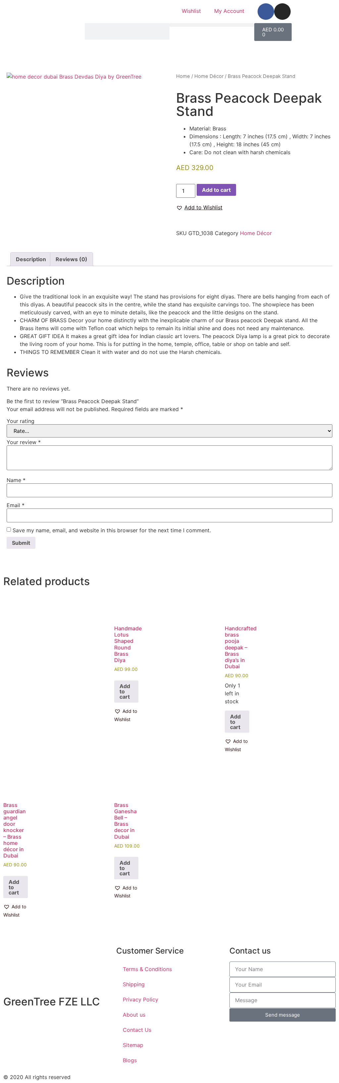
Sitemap (133, 1045)
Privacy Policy (140, 999)
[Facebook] (266, 11)
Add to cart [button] (125, 691)
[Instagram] (282, 11)
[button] (212, 25)
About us (134, 1014)
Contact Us (137, 1030)
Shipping (134, 984)
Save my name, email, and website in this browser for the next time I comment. (112, 530)
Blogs (130, 1060)
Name (16, 480)
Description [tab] (31, 259)
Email (15, 505)
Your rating (20, 421)
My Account (229, 11)
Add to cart (216, 190)
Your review (24, 442)
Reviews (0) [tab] (71, 259)
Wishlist (191, 11)
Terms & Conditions (147, 969)
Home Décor (208, 76)
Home (183, 76)
